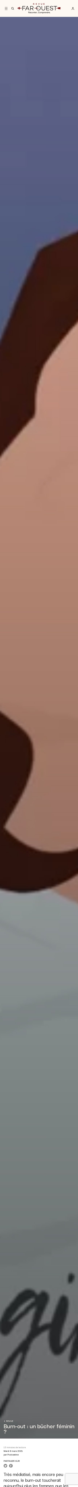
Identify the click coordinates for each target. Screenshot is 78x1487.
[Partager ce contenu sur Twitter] (5, 1466)
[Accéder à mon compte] (73, 8)
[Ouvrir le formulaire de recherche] (12, 8)
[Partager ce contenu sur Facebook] (11, 1466)
